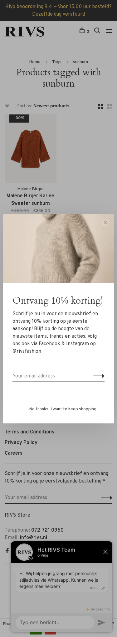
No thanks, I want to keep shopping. (63, 409)
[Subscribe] (97, 376)
